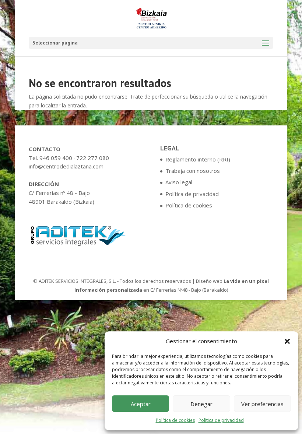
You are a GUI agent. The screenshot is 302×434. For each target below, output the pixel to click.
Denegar (201, 404)
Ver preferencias (262, 404)
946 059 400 (55, 157)
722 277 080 (92, 157)
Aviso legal (178, 182)
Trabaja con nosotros (192, 170)
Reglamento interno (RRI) (197, 159)
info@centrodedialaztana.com (66, 166)
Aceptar (141, 404)
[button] (287, 341)
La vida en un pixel (246, 281)
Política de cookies (175, 420)
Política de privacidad (221, 420)
